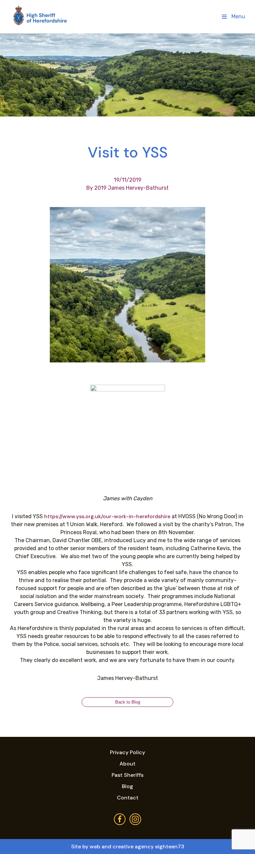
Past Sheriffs (127, 774)
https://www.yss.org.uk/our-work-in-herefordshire (107, 516)
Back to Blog (127, 702)
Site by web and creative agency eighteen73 (127, 846)
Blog (127, 786)
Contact (127, 797)
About (127, 763)
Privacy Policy (127, 752)
